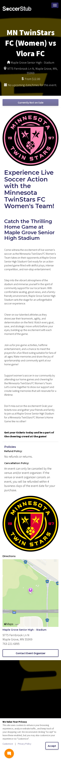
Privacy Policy (24, 743)
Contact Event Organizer (30, 653)
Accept (52, 745)
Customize (8, 743)
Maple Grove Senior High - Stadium (24, 629)
